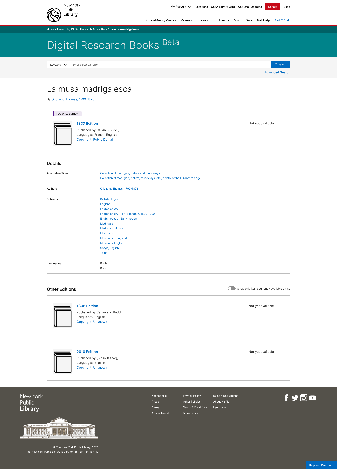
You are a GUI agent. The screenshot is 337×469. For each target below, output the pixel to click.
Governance (190, 413)
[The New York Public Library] (63, 12)
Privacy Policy (192, 395)
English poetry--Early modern (118, 218)
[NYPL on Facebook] (286, 398)
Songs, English (109, 248)
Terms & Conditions (195, 407)
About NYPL (221, 401)
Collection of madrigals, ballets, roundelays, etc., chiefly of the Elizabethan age (150, 178)
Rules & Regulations (225, 395)
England (105, 204)
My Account (178, 6)
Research (188, 20)
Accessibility (160, 395)
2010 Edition (87, 352)
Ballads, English (110, 199)
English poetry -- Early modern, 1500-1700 (127, 213)
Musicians (106, 233)
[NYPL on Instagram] (304, 398)
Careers (157, 407)
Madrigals (106, 223)
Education (207, 20)
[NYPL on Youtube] (312, 398)
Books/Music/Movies (160, 20)
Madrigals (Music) (111, 228)
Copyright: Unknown (92, 322)
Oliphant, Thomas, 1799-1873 (72, 99)
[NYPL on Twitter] (295, 398)
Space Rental (160, 413)
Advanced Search (277, 72)
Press (155, 401)
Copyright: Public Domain (95, 139)
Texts (103, 252)
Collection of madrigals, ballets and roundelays (130, 173)
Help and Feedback (321, 465)
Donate (272, 6)
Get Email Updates (250, 6)
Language (219, 407)
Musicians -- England (113, 238)
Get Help (263, 20)
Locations (201, 6)
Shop (287, 6)
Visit (237, 20)
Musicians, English (111, 243)
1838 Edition (87, 306)
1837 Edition (87, 123)
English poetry (109, 208)
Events (224, 20)
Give (249, 20)
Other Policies (191, 401)
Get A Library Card (223, 6)
